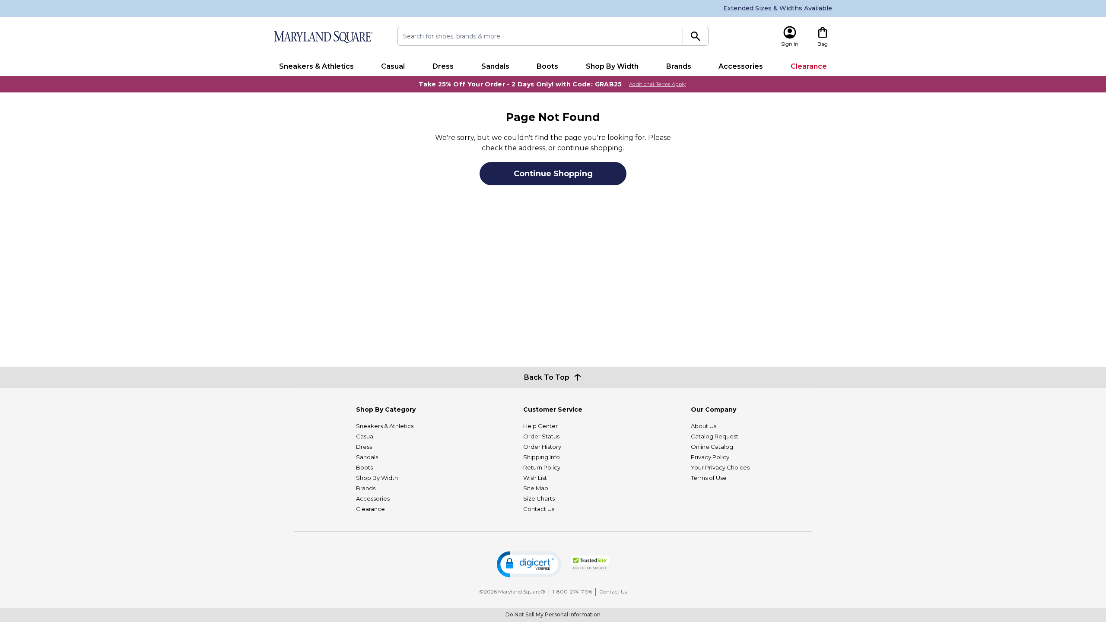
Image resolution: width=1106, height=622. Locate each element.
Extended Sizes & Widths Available (777, 8)
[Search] (696, 36)
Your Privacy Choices (720, 467)
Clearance (809, 66)
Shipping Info (541, 457)
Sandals (495, 66)
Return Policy (541, 467)
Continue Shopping (553, 173)
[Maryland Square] (322, 37)
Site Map (535, 488)
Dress (443, 66)
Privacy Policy (710, 457)
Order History (542, 446)
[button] (529, 564)
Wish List (535, 477)
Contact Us (538, 508)
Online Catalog (712, 446)
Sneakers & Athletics (316, 66)
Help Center (540, 425)
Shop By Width (612, 66)
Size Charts (539, 498)
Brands (678, 66)
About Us (703, 425)
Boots (547, 66)
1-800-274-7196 (572, 591)
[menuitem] (316, 66)
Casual (393, 66)
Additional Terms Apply (657, 84)
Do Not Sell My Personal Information (553, 614)
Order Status (541, 436)
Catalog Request (714, 436)
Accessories (740, 66)
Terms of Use (709, 477)
